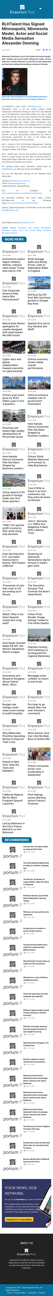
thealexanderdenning (16, 183)
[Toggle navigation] (40, 9)
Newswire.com (34, 106)
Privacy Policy (20, 1293)
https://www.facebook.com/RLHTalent (22, 203)
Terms (9, 1293)
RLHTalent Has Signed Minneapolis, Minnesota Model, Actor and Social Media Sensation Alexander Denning (26, 230)
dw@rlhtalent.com (9, 169)
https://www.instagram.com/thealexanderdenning (22, 193)
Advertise (32, 1293)
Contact (42, 1293)
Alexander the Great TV (20, 181)
